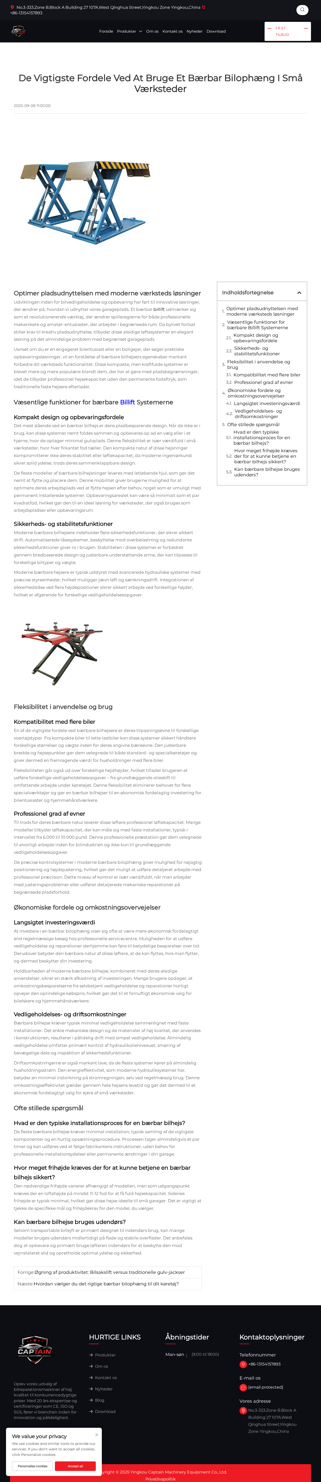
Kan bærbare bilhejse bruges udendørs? (267, 472)
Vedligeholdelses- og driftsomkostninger (258, 413)
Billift (128, 402)
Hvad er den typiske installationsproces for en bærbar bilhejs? (261, 437)
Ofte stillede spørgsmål (253, 424)
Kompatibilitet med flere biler (266, 375)
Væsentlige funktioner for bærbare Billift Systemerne (257, 324)
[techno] (35, 1349)
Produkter (127, 31)
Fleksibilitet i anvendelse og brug (258, 364)
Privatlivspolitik (160, 1479)
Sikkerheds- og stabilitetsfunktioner (257, 351)
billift (159, 309)
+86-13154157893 (264, 1364)
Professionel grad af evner (263, 382)
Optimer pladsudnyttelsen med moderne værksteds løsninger (262, 311)
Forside (106, 31)
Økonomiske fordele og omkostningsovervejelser (256, 393)
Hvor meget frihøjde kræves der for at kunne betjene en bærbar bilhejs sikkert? (265, 456)
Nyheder (195, 31)
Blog (99, 1400)
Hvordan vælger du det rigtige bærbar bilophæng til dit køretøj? (106, 1284)
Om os (152, 31)
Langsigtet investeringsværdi (267, 403)
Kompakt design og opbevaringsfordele (255, 338)
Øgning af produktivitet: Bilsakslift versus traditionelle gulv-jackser (110, 1272)
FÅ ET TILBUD (282, 31)
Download (216, 31)
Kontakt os (173, 31)
